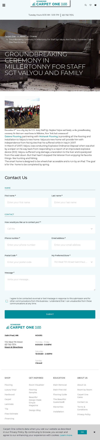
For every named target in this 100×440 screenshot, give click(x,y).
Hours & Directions (14, 347)
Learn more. (66, 435)
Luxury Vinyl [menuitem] (10, 390)
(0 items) (95, 5)
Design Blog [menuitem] (34, 410)
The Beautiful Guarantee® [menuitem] (59, 400)
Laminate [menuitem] (9, 404)
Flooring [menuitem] (8, 385)
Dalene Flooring (13, 136)
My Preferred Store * (61, 255)
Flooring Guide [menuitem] (60, 394)
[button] (85, 5)
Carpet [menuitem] (8, 399)
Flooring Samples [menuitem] (33, 391)
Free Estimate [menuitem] (11, 414)
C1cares (33, 36)
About (23, 36)
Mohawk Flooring (48, 136)
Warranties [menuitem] (58, 407)
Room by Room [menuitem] (84, 390)
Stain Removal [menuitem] (60, 385)
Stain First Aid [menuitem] (59, 390)
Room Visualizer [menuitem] (36, 385)
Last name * (57, 196)
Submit (50, 314)
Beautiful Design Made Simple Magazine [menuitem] (35, 401)
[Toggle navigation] (3, 5)
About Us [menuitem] (81, 385)
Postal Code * (11, 255)
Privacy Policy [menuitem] (83, 414)
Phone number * (12, 238)
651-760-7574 (68, 15)
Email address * (58, 238)
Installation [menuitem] (58, 412)
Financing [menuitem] (9, 418)
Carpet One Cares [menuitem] (82, 395)
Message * (9, 273)
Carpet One (10, 36)
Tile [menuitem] (6, 409)
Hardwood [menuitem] (9, 394)
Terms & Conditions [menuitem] (82, 408)
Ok (82, 432)
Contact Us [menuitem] (82, 402)
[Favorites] (90, 5)
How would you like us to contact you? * (23, 222)
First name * (10, 196)
